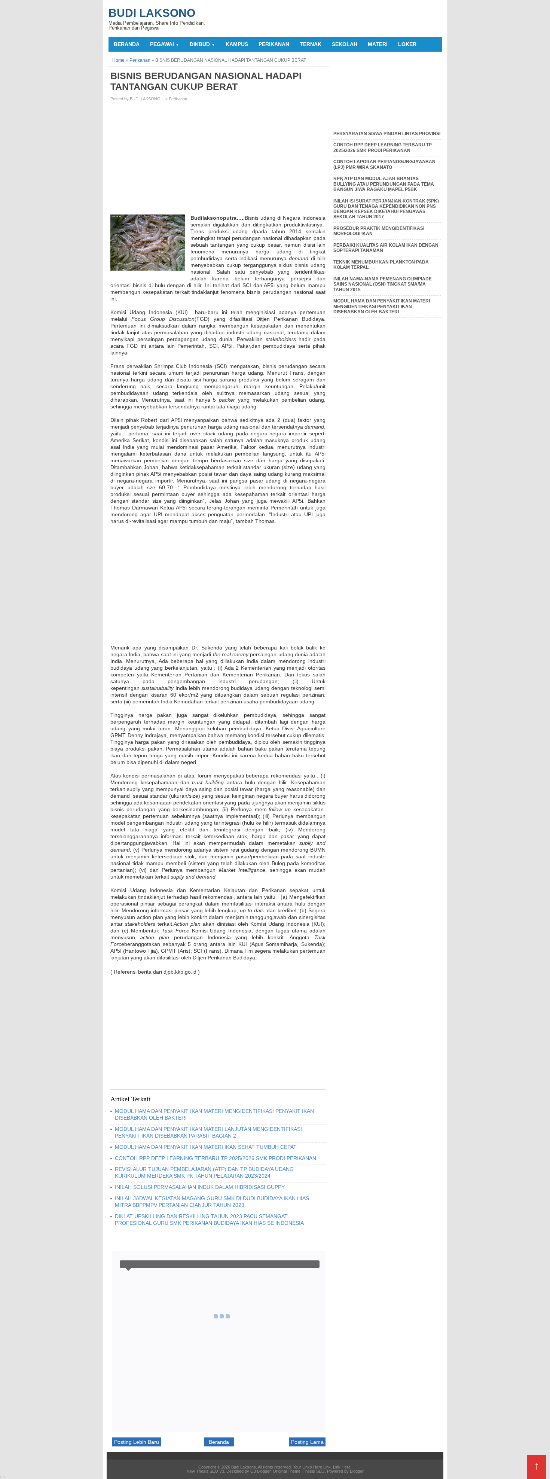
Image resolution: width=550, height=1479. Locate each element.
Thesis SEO (314, 1471)
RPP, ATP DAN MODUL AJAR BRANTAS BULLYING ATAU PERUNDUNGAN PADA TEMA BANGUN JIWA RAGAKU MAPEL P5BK (383, 184)
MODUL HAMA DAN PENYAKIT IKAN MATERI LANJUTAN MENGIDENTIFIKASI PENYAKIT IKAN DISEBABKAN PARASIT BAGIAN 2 (208, 1132)
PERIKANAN (274, 44)
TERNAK (310, 44)
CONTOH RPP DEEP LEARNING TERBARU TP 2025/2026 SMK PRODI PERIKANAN (215, 1158)
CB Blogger (260, 1471)
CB (2, 1477)
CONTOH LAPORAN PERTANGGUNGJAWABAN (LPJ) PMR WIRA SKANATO (384, 164)
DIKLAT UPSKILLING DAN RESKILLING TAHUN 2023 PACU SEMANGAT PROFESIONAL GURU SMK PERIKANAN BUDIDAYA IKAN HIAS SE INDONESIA (209, 1219)
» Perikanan (176, 99)
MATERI (378, 44)
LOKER (407, 44)
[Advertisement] (219, 162)
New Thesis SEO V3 (205, 1471)
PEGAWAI (164, 44)
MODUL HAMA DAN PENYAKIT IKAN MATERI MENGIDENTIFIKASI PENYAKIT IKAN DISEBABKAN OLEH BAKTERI (381, 306)
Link (327, 1467)
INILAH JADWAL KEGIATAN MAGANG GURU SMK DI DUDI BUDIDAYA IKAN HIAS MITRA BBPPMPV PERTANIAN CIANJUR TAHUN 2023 (212, 1201)
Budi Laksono (152, 13)
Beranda (127, 44)
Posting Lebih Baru (136, 1442)
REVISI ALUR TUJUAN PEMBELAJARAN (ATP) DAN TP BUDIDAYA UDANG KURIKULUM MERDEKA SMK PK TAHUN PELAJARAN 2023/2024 (204, 1172)
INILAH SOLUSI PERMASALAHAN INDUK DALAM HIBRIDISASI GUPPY (200, 1187)
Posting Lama (307, 1442)
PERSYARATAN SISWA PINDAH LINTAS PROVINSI (386, 133)
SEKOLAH (344, 44)
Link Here (342, 1467)
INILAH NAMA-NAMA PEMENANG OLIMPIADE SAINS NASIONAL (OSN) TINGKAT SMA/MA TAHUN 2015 (382, 284)
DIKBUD (202, 44)
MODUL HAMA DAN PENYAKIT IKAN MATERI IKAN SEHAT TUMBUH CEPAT (206, 1147)
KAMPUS (237, 44)
